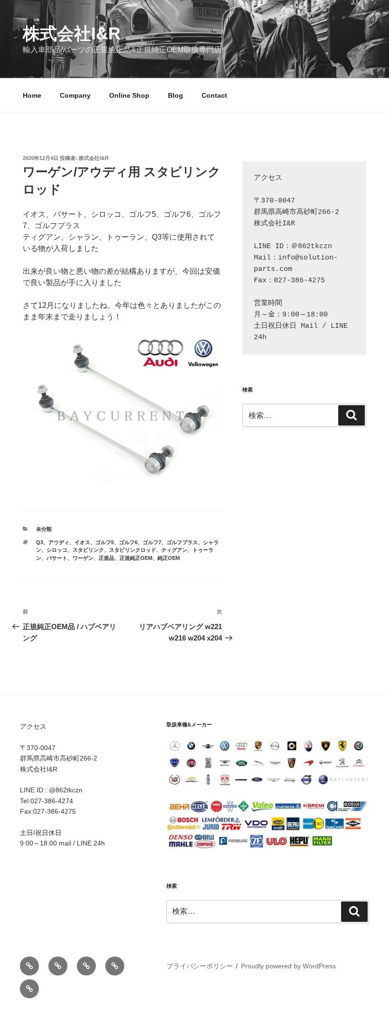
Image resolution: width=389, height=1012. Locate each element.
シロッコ (56, 550)
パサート (56, 558)
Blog (175, 95)
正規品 (106, 558)
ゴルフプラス (182, 542)
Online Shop (129, 95)
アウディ (58, 542)
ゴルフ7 (152, 542)
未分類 (44, 529)
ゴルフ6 (128, 542)
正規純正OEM (136, 558)
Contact (214, 95)
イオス (82, 542)
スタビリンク (88, 550)
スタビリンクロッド (132, 550)
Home (32, 95)
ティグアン (174, 550)
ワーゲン (83, 558)
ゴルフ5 (104, 542)
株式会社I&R (71, 33)
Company (75, 95)
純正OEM (168, 558)
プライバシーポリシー (200, 966)
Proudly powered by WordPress (288, 966)
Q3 (39, 542)
